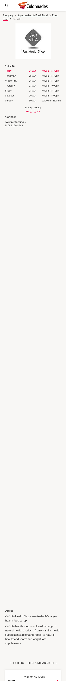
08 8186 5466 (15, 125)
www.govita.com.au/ (15, 121)
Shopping (8, 15)
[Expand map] (33, 365)
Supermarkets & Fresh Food (32, 15)
